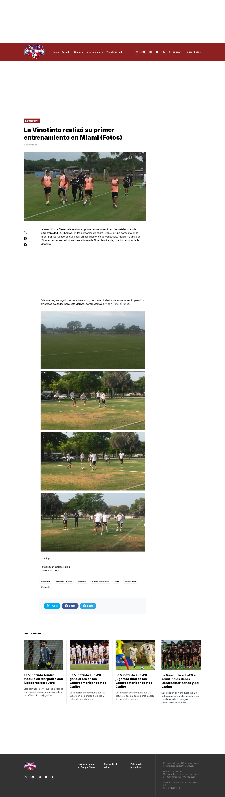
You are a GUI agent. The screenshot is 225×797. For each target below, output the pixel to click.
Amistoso (45, 581)
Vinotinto (45, 587)
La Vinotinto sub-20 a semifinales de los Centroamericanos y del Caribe (180, 681)
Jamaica (81, 581)
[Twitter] (137, 52)
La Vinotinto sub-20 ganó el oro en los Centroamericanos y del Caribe (88, 680)
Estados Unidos (64, 581)
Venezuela (130, 581)
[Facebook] (143, 52)
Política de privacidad (136, 766)
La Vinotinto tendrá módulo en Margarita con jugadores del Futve (43, 679)
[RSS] (163, 52)
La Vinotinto (32, 120)
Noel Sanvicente (100, 581)
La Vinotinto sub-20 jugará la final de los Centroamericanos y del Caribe (134, 680)
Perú (117, 581)
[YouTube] (157, 52)
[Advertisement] (112, 21)
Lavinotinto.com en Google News (86, 766)
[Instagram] (150, 52)
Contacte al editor (110, 766)
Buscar (177, 52)
